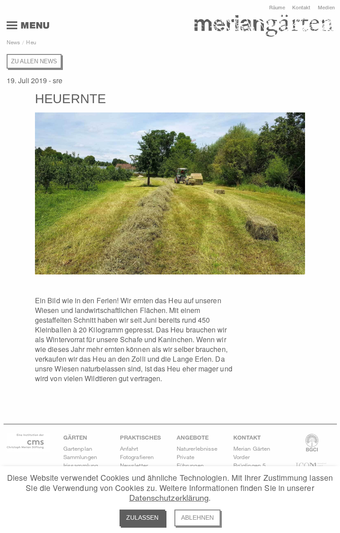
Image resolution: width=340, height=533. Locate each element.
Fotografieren (137, 456)
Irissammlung (80, 465)
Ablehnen (197, 517)
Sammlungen (80, 456)
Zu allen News (34, 61)
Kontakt (301, 7)
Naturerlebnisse (197, 448)
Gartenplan (77, 448)
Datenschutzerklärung (169, 497)
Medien (326, 7)
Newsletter (134, 465)
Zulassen (142, 517)
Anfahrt (129, 448)
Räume (277, 7)
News (13, 42)
